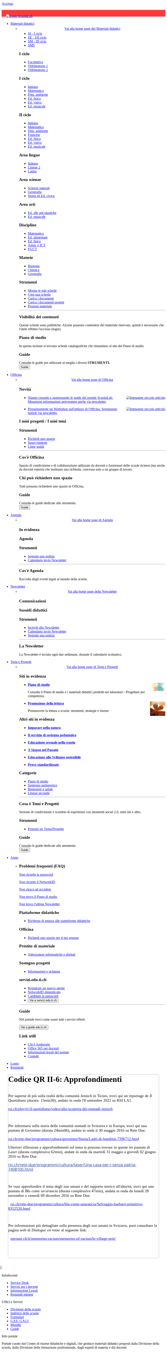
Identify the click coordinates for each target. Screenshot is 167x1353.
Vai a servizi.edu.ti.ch (43, 1000)
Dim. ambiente (38, 94)
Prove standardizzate (43, 764)
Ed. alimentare (38, 237)
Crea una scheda (39, 294)
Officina (16, 374)
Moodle (15, 1325)
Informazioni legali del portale (48, 1052)
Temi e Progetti (20, 662)
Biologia (34, 266)
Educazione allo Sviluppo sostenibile (54, 757)
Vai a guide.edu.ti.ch (34, 1027)
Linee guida (36, 446)
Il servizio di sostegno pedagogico (52, 735)
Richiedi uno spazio (41, 439)
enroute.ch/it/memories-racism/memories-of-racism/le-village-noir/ (63, 1238)
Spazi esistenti (37, 442)
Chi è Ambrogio (39, 1044)
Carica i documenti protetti (46, 302)
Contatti (33, 1056)
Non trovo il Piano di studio (38, 897)
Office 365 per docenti (43, 1048)
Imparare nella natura (44, 728)
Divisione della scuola (25, 1309)
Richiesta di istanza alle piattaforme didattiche (59, 921)
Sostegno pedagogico (42, 785)
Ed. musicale (36, 106)
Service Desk (19, 1283)
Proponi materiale (40, 306)
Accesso (7, 3)
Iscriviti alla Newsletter (43, 627)
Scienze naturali (39, 188)
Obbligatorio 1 (38, 66)
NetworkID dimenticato (44, 992)
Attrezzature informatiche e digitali (51, 954)
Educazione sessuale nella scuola (51, 742)
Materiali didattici (22, 23)
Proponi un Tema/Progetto (46, 829)
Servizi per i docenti (24, 1286)
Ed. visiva (35, 102)
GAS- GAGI (19, 1321)
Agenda (15, 515)
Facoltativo (35, 62)
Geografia (35, 192)
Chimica (33, 270)
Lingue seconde (39, 793)
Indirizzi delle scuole (24, 1313)
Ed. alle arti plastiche (42, 213)
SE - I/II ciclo (37, 37)
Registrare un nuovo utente (46, 988)
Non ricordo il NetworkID (37, 882)
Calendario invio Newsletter (47, 560)
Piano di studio (39, 684)
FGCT (32, 249)
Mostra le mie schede (42, 290)
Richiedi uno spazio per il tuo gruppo (53, 938)
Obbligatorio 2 (38, 70)
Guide (24, 367)
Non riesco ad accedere (35, 889)
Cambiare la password (43, 996)
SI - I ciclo (35, 33)
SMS (31, 45)
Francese (34, 135)
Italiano (33, 87)
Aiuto (14, 857)
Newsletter (17, 586)
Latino (32, 171)
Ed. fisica (34, 98)
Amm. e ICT (36, 245)
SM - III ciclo (37, 41)
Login (14, 1063)
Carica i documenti (41, 298)
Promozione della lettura (46, 703)
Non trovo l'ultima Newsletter (39, 904)
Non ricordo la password (36, 874)
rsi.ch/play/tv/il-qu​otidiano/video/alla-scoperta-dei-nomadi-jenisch (60, 1109)
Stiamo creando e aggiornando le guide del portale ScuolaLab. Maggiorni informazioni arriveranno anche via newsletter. (70, 399)
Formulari (17, 1317)
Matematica (36, 91)
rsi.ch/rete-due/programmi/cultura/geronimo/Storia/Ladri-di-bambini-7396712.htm (73, 1139)
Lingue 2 (34, 167)
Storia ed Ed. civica (41, 196)
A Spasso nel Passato (43, 750)
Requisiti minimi (21, 1294)
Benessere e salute (40, 789)
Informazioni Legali (24, 1290)
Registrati (16, 1067)
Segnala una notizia (41, 556)
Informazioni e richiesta (44, 971)
